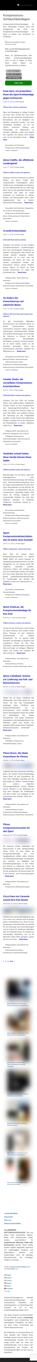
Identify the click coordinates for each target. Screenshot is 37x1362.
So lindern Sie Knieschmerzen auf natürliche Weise (13, 301)
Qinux (5, 216)
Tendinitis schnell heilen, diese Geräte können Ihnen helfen (17, 457)
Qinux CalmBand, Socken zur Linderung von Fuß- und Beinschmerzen (17, 679)
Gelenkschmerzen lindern (14, 362)
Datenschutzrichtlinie (12, 1223)
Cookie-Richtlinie (11, 1213)
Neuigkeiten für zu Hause (20, 433)
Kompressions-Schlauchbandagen (17, 148)
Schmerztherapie (18, 211)
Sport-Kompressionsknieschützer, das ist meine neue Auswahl (18, 536)
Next (12, 961)
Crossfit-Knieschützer (14, 230)
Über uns (7, 1220)
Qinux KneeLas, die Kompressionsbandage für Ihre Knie (17, 610)
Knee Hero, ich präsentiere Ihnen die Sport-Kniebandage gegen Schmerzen (18, 94)
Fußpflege (8, 436)
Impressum (8, 1217)
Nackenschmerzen (9, 518)
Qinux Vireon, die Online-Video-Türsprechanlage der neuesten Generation (16, 1064)
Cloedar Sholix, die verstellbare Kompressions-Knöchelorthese (17, 383)
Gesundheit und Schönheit (14, 145)
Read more (28, 203)
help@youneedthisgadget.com (19, 1267)
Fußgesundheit (10, 278)
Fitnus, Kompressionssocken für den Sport (16, 828)
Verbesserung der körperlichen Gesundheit (18, 286)
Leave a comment (11, 150)
